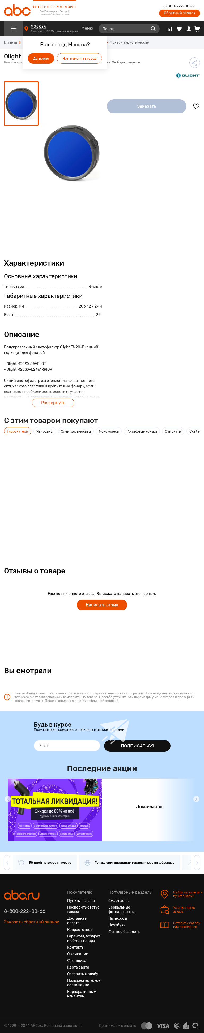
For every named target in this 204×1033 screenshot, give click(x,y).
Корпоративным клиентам (81, 994)
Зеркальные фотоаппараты (121, 909)
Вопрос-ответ (79, 929)
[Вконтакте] (8, 947)
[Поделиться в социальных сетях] (194, 62)
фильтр (95, 286)
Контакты (75, 947)
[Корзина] (199, 28)
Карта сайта (78, 967)
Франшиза (76, 960)
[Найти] (153, 28)
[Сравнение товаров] (170, 28)
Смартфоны (118, 900)
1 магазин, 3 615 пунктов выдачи (55, 31)
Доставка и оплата (77, 920)
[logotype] (17, 10)
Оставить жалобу (82, 974)
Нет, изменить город (79, 58)
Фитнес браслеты (124, 932)
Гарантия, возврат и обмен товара (83, 938)
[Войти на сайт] (189, 28)
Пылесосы (117, 918)
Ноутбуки (117, 925)
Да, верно (41, 58)
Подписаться (137, 746)
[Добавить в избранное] (196, 106)
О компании (77, 954)
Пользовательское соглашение (83, 982)
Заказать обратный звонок (31, 921)
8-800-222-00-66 (179, 6)
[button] (8, 799)
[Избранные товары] (179, 28)
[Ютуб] (27, 947)
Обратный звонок (179, 13)
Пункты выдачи (81, 900)
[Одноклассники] (18, 947)
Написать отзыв (102, 604)
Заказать (146, 106)
